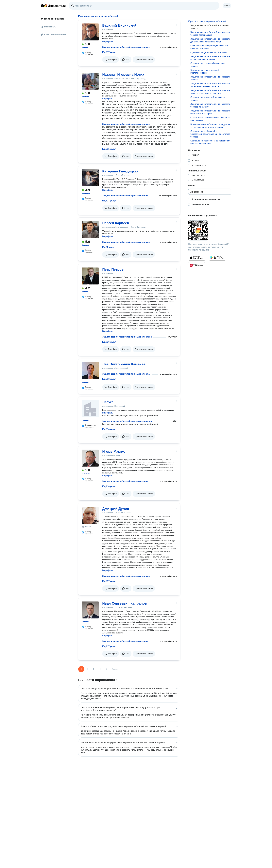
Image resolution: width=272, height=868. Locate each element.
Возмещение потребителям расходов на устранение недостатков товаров (210, 125)
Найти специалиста (54, 19)
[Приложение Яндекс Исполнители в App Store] (196, 258)
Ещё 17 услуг (109, 52)
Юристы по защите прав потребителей (207, 21)
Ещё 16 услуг (109, 342)
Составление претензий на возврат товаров (207, 64)
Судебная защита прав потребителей (208, 52)
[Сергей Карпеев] (90, 229)
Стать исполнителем (55, 34)
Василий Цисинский (119, 25)
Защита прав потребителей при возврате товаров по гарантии (210, 105)
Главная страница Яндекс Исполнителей (53, 6)
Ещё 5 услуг (108, 247)
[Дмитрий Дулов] (90, 515)
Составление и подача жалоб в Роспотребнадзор (205, 71)
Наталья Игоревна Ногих (123, 74)
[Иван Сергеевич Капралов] (90, 609)
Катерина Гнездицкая (120, 171)
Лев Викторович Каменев (124, 364)
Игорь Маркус (114, 451)
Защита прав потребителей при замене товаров (126, 47)
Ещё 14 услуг (109, 429)
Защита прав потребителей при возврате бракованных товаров (210, 112)
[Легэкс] (90, 408)
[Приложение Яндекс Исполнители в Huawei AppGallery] (196, 265)
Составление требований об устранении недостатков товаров (210, 142)
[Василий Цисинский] (90, 31)
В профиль (107, 41)
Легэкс (107, 402)
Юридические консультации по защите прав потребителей (209, 47)
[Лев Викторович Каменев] (90, 370)
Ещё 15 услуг (109, 149)
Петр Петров (113, 269)
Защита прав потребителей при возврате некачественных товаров (210, 57)
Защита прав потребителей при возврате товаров (210, 78)
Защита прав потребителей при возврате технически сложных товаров (210, 85)
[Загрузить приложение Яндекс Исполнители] (209, 230)
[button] (110, 59)
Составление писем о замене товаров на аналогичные (210, 119)
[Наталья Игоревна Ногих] (90, 81)
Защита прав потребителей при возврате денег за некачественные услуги (210, 40)
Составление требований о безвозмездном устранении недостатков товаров (210, 134)
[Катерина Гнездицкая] (90, 177)
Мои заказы (50, 26)
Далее (115, 669)
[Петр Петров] (90, 276)
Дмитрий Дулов (115, 509)
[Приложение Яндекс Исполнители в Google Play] (217, 258)
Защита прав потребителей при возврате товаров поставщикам (210, 33)
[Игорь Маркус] (90, 458)
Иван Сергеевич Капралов (124, 603)
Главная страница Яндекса (42, 6)
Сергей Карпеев (115, 223)
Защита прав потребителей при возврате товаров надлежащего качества (210, 91)
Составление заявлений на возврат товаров (207, 98)
